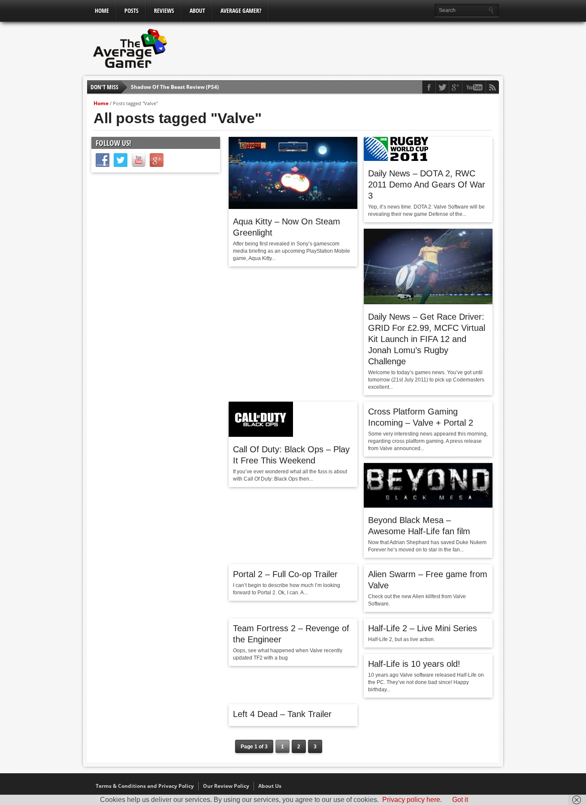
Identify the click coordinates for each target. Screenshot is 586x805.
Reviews (164, 10)
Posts (131, 10)
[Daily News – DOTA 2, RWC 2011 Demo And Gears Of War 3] (396, 158)
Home (102, 10)
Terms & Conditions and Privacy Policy (145, 786)
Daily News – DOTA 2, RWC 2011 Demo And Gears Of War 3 (426, 184)
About (197, 10)
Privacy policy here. (412, 799)
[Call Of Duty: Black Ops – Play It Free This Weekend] (261, 434)
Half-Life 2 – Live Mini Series (422, 628)
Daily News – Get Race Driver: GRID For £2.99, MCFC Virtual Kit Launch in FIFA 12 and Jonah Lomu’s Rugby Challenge (426, 339)
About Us (269, 786)
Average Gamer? (241, 10)
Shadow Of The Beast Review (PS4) (175, 87)
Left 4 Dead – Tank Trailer (282, 714)
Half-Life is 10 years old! (414, 664)
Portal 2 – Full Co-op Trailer (285, 574)
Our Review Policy (226, 786)
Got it (460, 799)
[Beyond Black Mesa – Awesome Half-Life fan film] (428, 505)
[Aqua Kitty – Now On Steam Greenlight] (293, 206)
